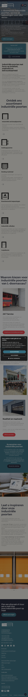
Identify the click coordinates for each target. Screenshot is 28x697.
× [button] (25, 337)
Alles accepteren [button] (14, 351)
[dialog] (14, 348)
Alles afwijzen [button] (14, 355)
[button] (14, 358)
